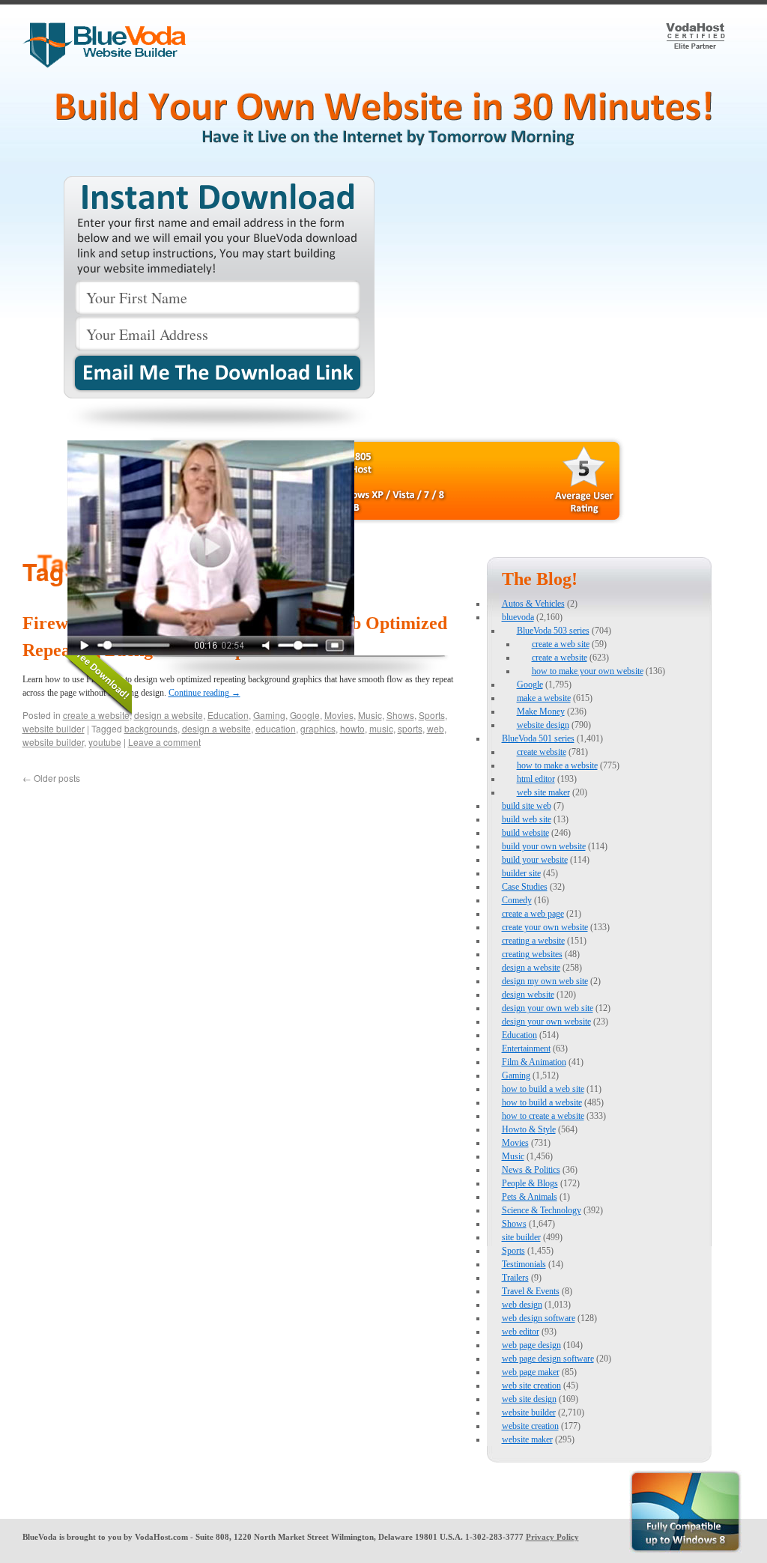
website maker (527, 1439)
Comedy (517, 900)
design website (528, 994)
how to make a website (557, 765)
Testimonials (524, 1264)
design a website (216, 728)
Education (519, 1035)
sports (410, 728)
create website (541, 752)
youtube (104, 741)
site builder (521, 1237)
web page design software (548, 1358)
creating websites (532, 954)
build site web (526, 806)
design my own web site (545, 981)
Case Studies (525, 886)
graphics (318, 728)
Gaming (516, 1075)
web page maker (531, 1372)
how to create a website (543, 1116)
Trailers (515, 1277)
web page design (531, 1345)
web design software (538, 1318)
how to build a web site (543, 1089)
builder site (521, 873)
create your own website (545, 927)
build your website (535, 860)
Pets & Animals (529, 1197)
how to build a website (542, 1102)
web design (522, 1304)
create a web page (533, 913)
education (275, 728)
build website (525, 833)
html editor (536, 779)
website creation (530, 1426)
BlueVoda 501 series (538, 738)
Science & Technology (541, 1210)
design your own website (546, 1021)
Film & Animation (534, 1062)
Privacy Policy (552, 1536)
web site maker (543, 792)
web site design (529, 1399)
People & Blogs (530, 1183)
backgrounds (151, 728)
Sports (513, 1250)
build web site (526, 819)
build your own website (544, 846)
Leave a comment (164, 741)
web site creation (531, 1385)
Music (513, 1156)
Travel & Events (531, 1291)
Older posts (51, 777)
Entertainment (526, 1048)
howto (352, 728)
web (435, 728)
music (381, 728)
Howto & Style (529, 1129)
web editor (520, 1331)
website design (543, 725)
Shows (514, 1223)
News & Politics (531, 1170)
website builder (53, 728)
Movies (515, 1143)
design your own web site (547, 1008)
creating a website (533, 940)
